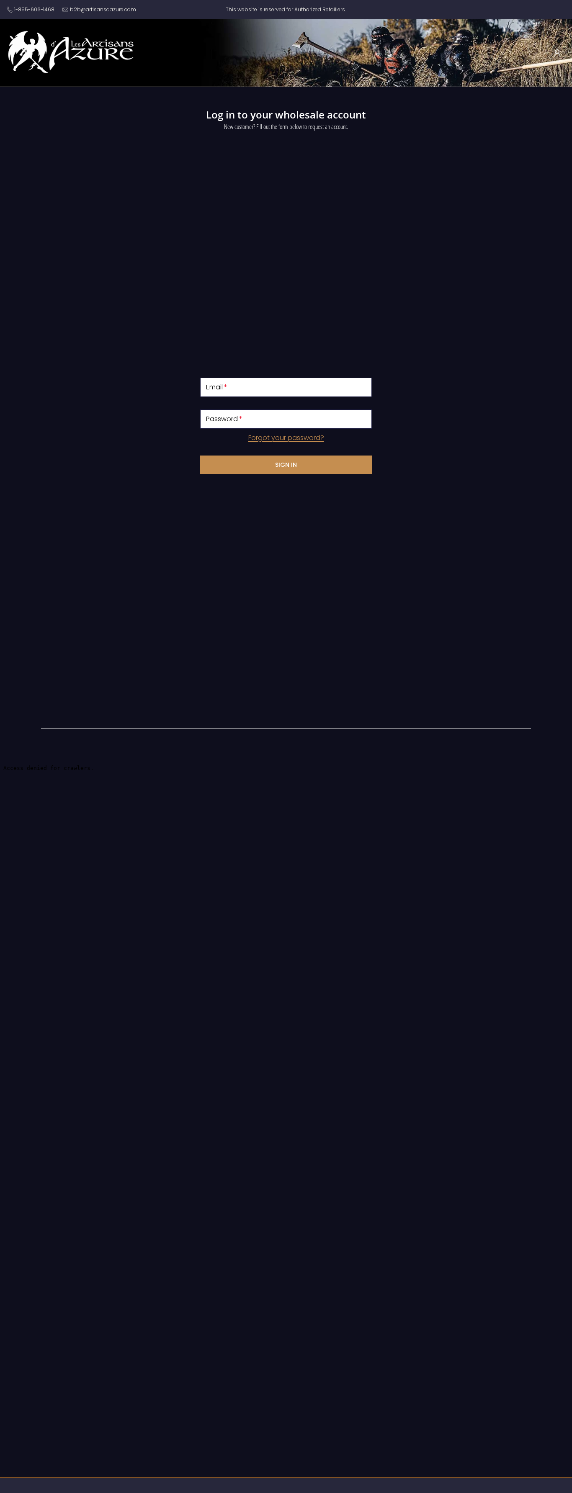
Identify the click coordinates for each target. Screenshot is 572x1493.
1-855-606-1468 (34, 9)
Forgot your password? (286, 438)
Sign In (286, 465)
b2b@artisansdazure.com (103, 9)
